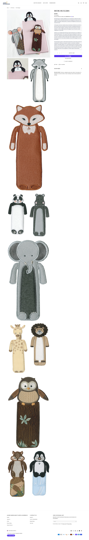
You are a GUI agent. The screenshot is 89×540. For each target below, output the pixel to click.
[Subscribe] (76, 521)
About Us (8, 519)
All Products (12, 7)
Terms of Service (9, 525)
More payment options (68, 58)
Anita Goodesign (12, 533)
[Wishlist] (84, 3)
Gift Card (31, 523)
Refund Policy (32, 521)
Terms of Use (64, 523)
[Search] (79, 3)
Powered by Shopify (19, 533)
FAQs (8, 521)
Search (8, 517)
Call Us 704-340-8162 (33, 519)
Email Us (31, 517)
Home (8, 7)
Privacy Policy (9, 523)
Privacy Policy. (69, 523)
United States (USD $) (12, 530)
